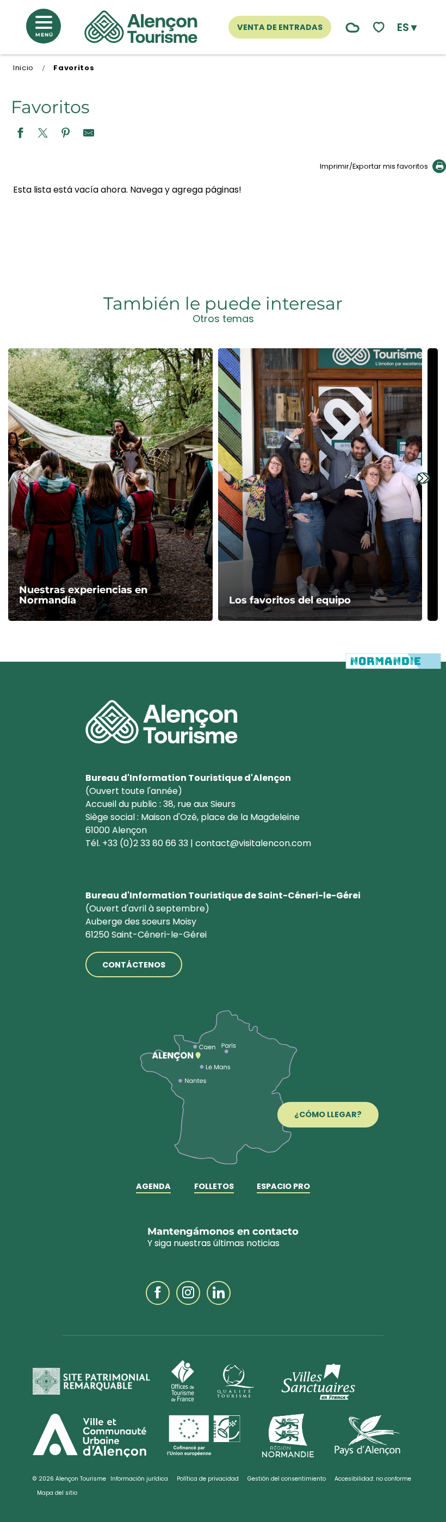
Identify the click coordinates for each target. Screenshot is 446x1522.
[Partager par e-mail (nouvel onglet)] (88, 133)
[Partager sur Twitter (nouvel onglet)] (43, 133)
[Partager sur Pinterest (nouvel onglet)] (65, 133)
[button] (407, 27)
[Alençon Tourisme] (140, 27)
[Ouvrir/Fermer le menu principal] (47, 28)
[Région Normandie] (288, 1435)
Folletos (214, 1187)
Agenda (153, 1187)
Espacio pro (283, 1187)
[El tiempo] (350, 27)
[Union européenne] (204, 1435)
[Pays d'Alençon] (367, 1435)
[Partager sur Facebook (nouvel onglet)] (20, 133)
